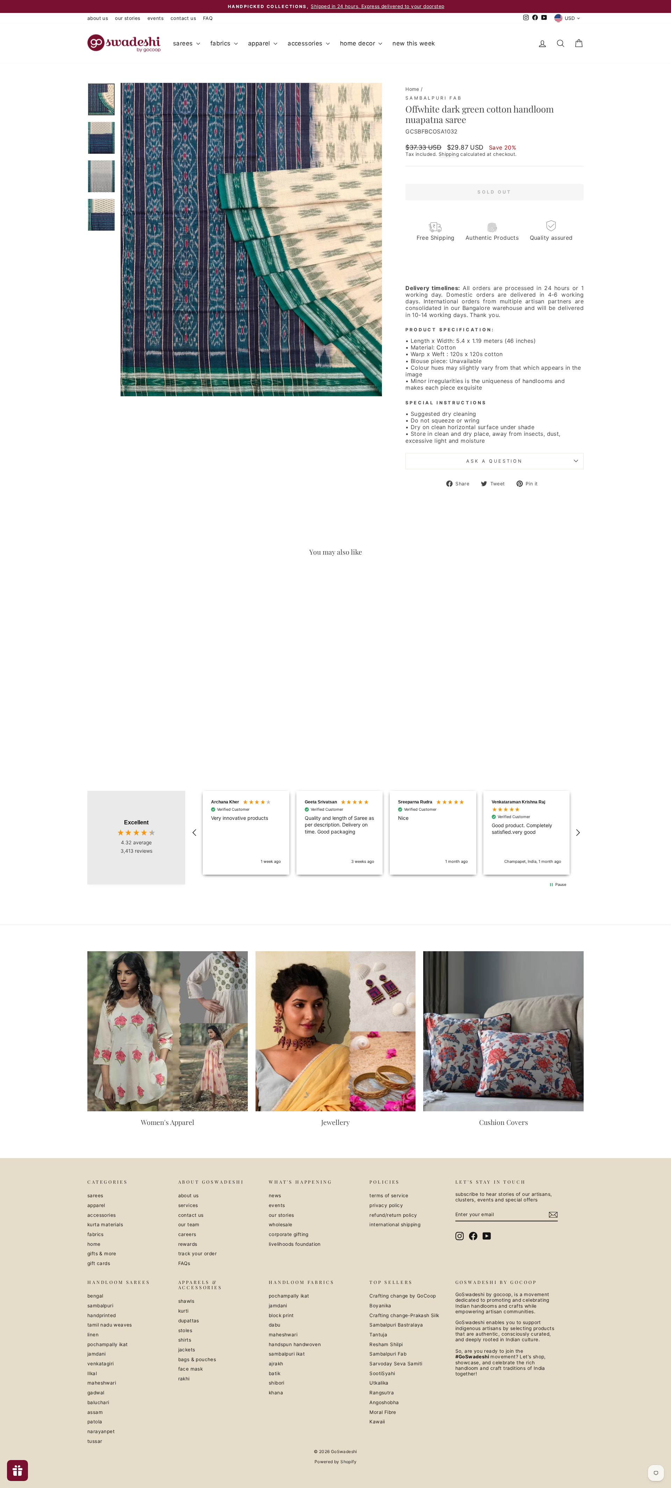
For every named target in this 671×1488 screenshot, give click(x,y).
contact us (183, 18)
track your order (197, 1253)
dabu (275, 1325)
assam (95, 1412)
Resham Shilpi (386, 1344)
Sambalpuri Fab (433, 98)
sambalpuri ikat (287, 1354)
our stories (127, 18)
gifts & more (101, 1253)
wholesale (281, 1224)
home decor (358, 43)
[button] (194, 832)
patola (94, 1421)
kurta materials (105, 1224)
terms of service (388, 1195)
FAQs (184, 1263)
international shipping (394, 1224)
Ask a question (494, 461)
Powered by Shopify (335, 1461)
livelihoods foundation (295, 1244)
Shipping (449, 154)
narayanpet (101, 1431)
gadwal (95, 1392)
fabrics (221, 43)
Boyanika (380, 1305)
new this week (413, 43)
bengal (95, 1296)
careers (187, 1234)
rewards (187, 1244)
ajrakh (276, 1363)
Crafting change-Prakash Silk (404, 1315)
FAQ (207, 18)
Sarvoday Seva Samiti (395, 1363)
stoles (185, 1330)
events (155, 18)
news (275, 1195)
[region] (386, 833)
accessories (306, 43)
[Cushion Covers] (503, 1031)
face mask (190, 1369)
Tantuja (378, 1334)
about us (97, 18)
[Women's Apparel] (167, 1031)
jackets (186, 1349)
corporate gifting (289, 1234)
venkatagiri (100, 1363)
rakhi (184, 1378)
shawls (186, 1301)
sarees (184, 43)
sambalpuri (100, 1305)
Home (412, 89)
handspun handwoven (295, 1344)
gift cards (98, 1263)
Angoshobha (384, 1402)
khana (276, 1392)
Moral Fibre (382, 1412)
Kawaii (377, 1421)
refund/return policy (393, 1215)
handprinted (101, 1315)
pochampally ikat (107, 1344)
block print (281, 1315)
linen (93, 1334)
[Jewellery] (335, 1031)
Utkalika (378, 1383)
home (94, 1244)
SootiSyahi (382, 1373)
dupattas (188, 1320)
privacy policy (386, 1205)
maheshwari (101, 1383)
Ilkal (92, 1373)
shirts (184, 1340)
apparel (260, 43)
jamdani (96, 1354)
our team (189, 1224)
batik (274, 1373)
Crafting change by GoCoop (402, 1296)
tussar (94, 1441)
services (188, 1205)
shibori (276, 1383)
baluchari (98, 1402)
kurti (183, 1311)
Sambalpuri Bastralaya (396, 1325)
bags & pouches (197, 1359)
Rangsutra (381, 1392)
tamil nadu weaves (109, 1325)
